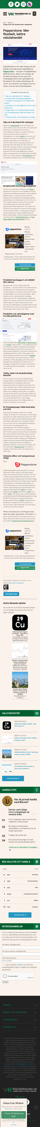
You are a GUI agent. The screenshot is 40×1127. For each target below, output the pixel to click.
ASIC (23, 490)
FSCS (22, 500)
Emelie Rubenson (18, 583)
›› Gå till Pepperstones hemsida (25, 269)
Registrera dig (19, 447)
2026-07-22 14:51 (20, 735)
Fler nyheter (12, 778)
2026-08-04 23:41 (20, 721)
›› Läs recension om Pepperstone (25, 265)
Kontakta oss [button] (9, 1027)
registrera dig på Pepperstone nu (23, 521)
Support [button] (7, 1004)
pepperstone (11, 594)
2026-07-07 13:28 (20, 750)
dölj (27, 92)
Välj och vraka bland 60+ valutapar (17, 96)
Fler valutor (19, 915)
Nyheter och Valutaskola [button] (15, 1012)
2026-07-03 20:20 (20, 764)
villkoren (20, 965)
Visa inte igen (14, 1124)
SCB (29, 492)
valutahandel (14, 125)
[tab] (20, 1004)
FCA (9, 494)
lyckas (31, 189)
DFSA (15, 492)
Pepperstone (8, 71)
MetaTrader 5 (32, 342)
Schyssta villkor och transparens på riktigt (19, 117)
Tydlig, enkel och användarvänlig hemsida (19, 110)
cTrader (8, 345)
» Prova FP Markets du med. (14, 1114)
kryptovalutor (27, 155)
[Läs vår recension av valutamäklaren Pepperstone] (13, 229)
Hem (4, 22)
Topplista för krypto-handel (23, 847)
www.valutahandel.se (28, 1120)
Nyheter (10, 22)
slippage (32, 355)
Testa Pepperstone (21, 217)
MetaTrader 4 (22, 342)
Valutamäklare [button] (10, 1019)
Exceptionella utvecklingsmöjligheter (17, 99)
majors (22, 136)
